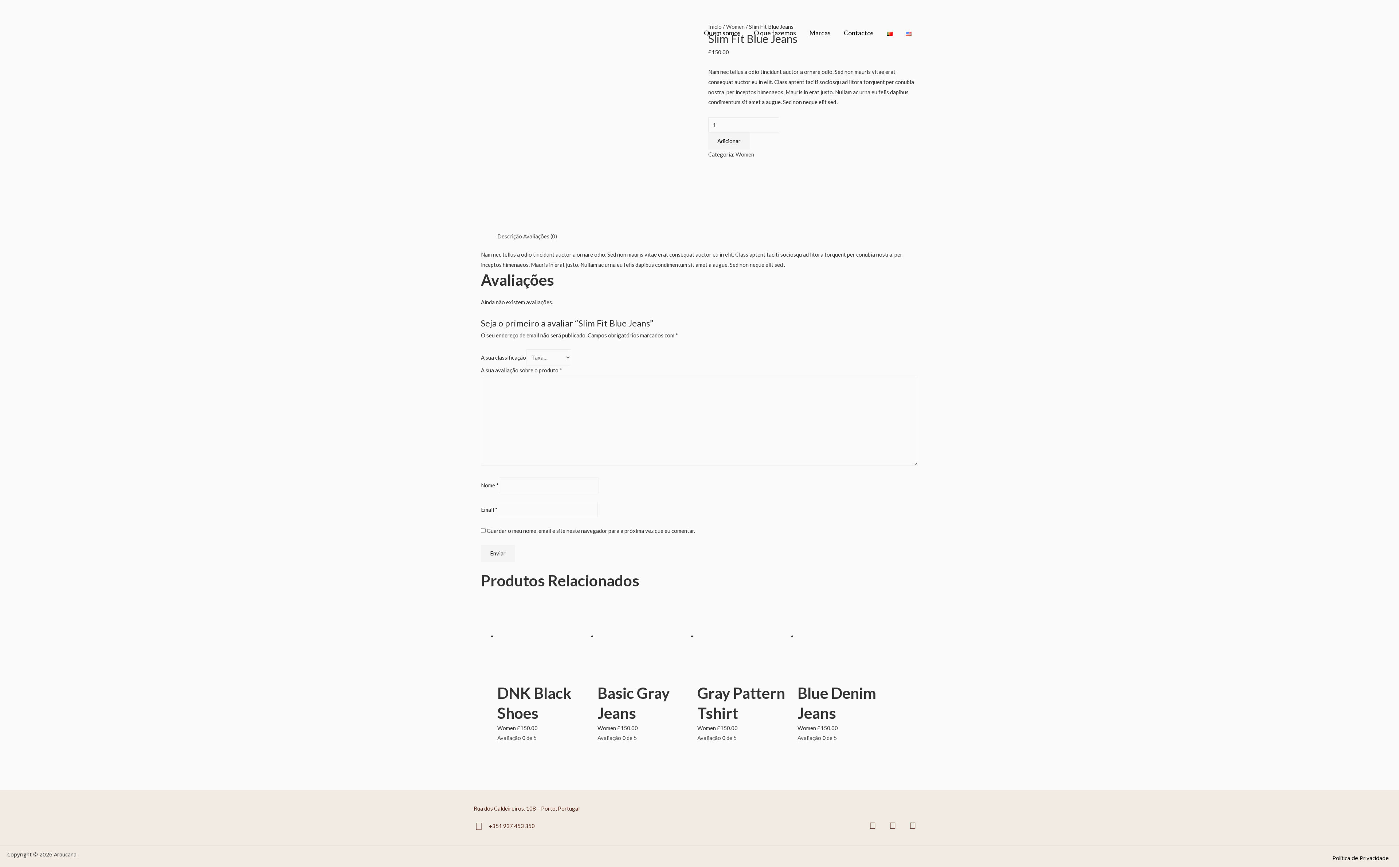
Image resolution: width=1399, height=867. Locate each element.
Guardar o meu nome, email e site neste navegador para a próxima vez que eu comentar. (591, 530)
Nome (490, 485)
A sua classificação (503, 357)
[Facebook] (872, 825)
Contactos (859, 33)
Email (489, 509)
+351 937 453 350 (512, 826)
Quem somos (722, 33)
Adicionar (729, 141)
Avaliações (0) (540, 236)
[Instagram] (892, 825)
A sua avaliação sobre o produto (521, 370)
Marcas (820, 33)
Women (745, 154)
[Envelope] (913, 825)
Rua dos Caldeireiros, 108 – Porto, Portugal (527, 808)
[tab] (509, 236)
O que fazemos (775, 33)
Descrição (509, 236)
